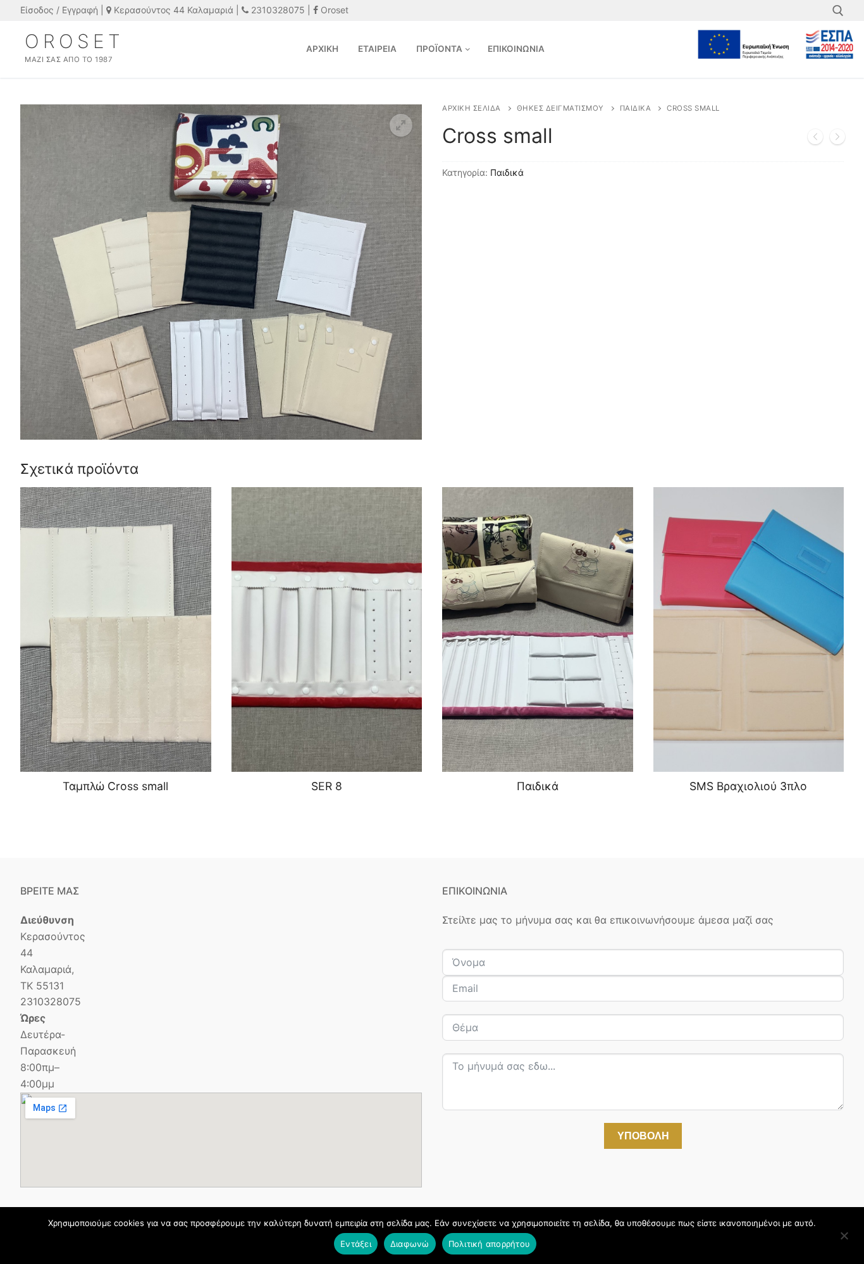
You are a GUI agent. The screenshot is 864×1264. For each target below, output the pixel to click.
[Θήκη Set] (837, 139)
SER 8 (326, 786)
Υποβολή (643, 1136)
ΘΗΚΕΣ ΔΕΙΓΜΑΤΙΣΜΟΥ (560, 108)
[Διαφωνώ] (844, 1240)
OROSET (74, 41)
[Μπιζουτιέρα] (815, 139)
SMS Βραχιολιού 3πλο (748, 786)
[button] (401, 125)
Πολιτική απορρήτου (489, 1244)
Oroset (333, 9)
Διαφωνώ (409, 1244)
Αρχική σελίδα (471, 108)
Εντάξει (355, 1244)
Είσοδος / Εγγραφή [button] (59, 9)
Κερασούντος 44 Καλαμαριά (172, 9)
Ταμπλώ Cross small (115, 786)
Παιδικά (635, 108)
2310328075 (277, 9)
